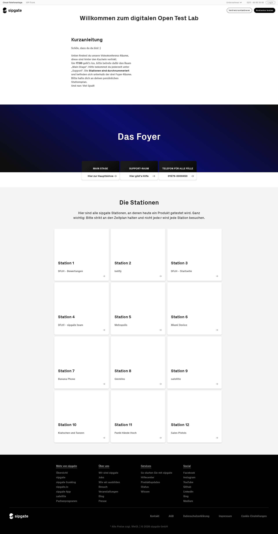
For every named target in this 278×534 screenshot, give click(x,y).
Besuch (103, 486)
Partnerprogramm (66, 501)
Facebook (189, 472)
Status (145, 486)
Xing (186, 496)
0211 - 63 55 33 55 (255, 2)
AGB (171, 516)
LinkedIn (188, 491)
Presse (103, 501)
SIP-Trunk (30, 2)
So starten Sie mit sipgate (156, 472)
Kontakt (154, 516)
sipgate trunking (66, 482)
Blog (101, 496)
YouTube (188, 482)
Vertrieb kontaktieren (239, 10)
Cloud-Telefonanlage (12, 2)
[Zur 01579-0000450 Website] (177, 170)
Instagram (189, 477)
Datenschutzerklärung (196, 516)
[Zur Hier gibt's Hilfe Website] (139, 170)
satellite (61, 496)
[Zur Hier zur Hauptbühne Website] (100, 170)
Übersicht (62, 472)
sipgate (60, 477)
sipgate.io (62, 486)
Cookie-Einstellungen (254, 516)
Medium (188, 501)
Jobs (101, 477)
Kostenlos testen (264, 10)
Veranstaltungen (108, 491)
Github (187, 486)
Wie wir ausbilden (109, 482)
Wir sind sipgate (108, 472)
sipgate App (63, 491)
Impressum (225, 516)
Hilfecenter (147, 477)
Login (270, 2)
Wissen (145, 491)
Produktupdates (150, 482)
